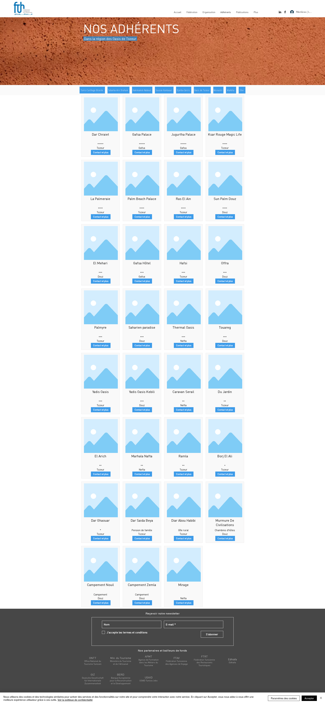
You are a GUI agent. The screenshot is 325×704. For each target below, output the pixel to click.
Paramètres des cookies (284, 698)
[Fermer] (321, 698)
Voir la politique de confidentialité (75, 699)
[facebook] (285, 12)
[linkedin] (280, 12)
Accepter (309, 698)
